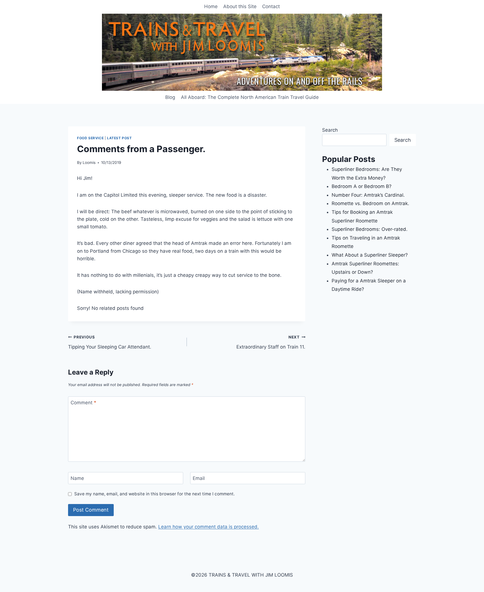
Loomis (89, 162)
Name (77, 478)
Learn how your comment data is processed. (208, 527)
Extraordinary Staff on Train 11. (270, 342)
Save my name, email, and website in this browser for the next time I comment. (154, 493)
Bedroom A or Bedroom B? (362, 186)
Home (211, 6)
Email (199, 478)
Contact (271, 6)
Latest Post (119, 138)
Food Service (90, 138)
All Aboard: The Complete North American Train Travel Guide (250, 97)
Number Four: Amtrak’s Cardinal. (368, 195)
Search (330, 130)
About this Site (240, 6)
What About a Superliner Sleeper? (370, 255)
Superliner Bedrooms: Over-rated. (370, 229)
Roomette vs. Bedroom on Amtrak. (370, 203)
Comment (83, 402)
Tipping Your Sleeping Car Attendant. (109, 342)
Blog (170, 97)
